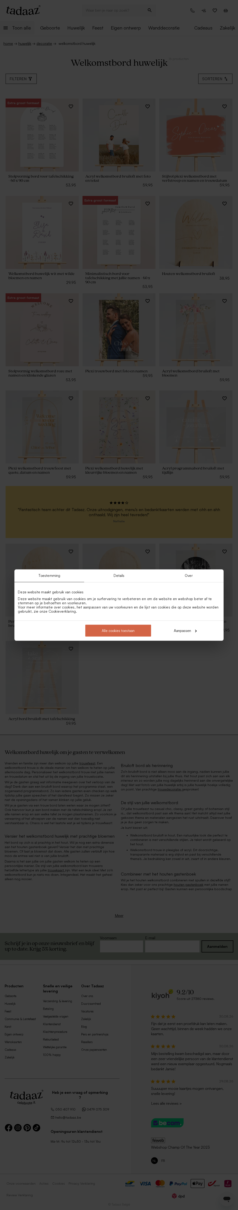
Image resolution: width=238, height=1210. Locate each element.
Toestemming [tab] (49, 575)
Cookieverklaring (62, 611)
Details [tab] (119, 575)
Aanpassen (182, 630)
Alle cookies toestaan (118, 630)
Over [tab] (188, 575)
